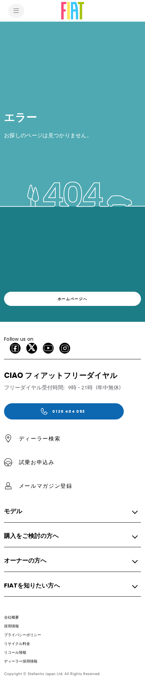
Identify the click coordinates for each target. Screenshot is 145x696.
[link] (72, 299)
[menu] (16, 11)
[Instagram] (64, 348)
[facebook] (15, 348)
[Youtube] (48, 348)
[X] (31, 348)
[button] (70, 511)
